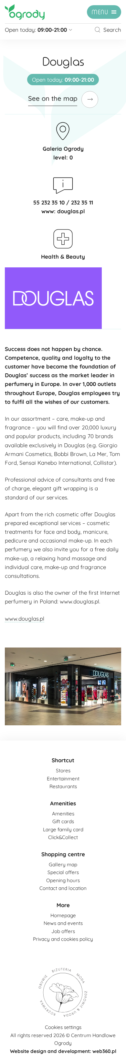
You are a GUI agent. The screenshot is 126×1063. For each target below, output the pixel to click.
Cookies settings (63, 1027)
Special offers (63, 872)
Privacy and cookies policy (63, 939)
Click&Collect (63, 837)
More (63, 905)
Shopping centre (63, 854)
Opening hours (63, 880)
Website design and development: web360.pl (63, 1051)
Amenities (63, 803)
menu (100, 12)
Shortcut (63, 760)
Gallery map (63, 864)
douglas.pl (71, 211)
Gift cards (63, 821)
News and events (63, 923)
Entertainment (63, 779)
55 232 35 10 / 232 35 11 (63, 202)
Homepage (63, 915)
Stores (63, 770)
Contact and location (63, 888)
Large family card (63, 829)
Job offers (63, 931)
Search (112, 29)
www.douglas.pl (24, 618)
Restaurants (63, 786)
